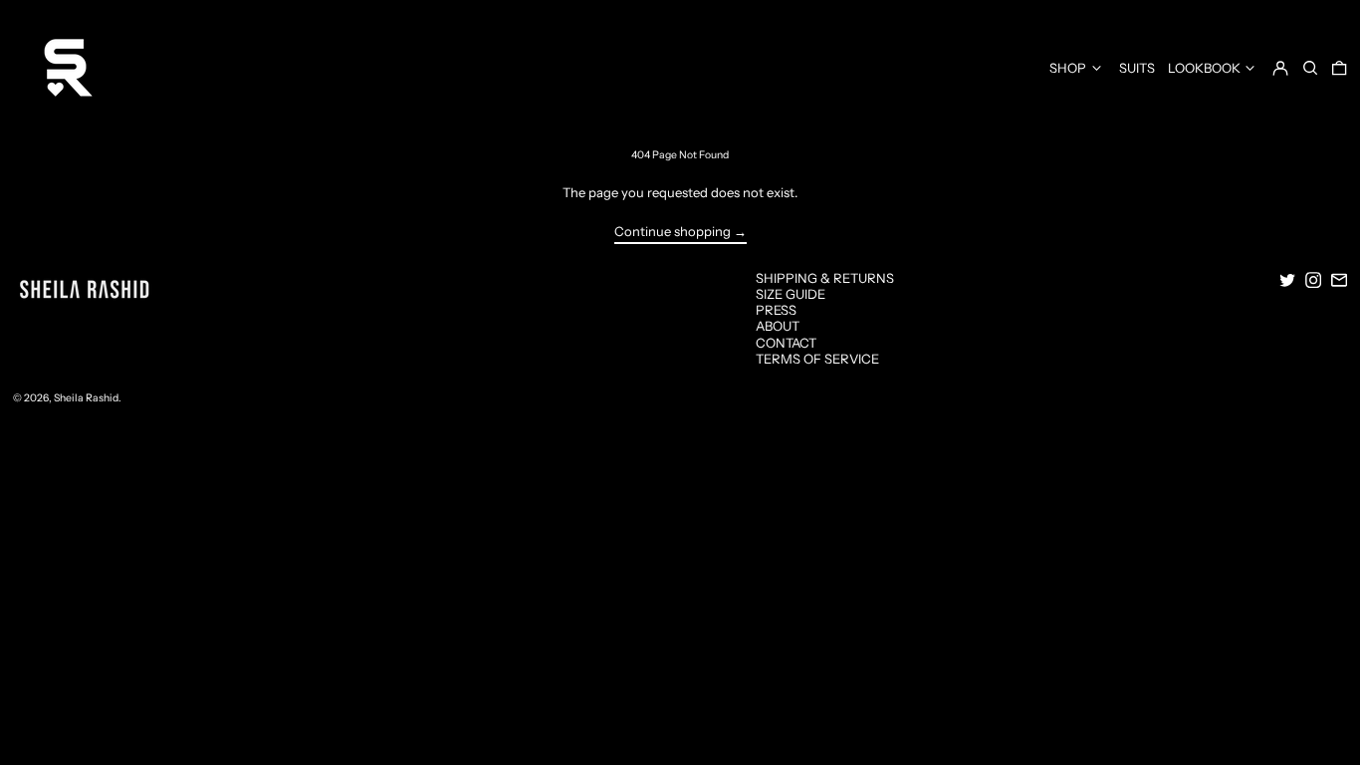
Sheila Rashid (86, 397)
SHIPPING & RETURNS (825, 278)
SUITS (1137, 68)
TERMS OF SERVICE (817, 359)
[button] (1310, 67)
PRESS (776, 310)
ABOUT (777, 326)
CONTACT (786, 343)
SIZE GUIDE (790, 294)
